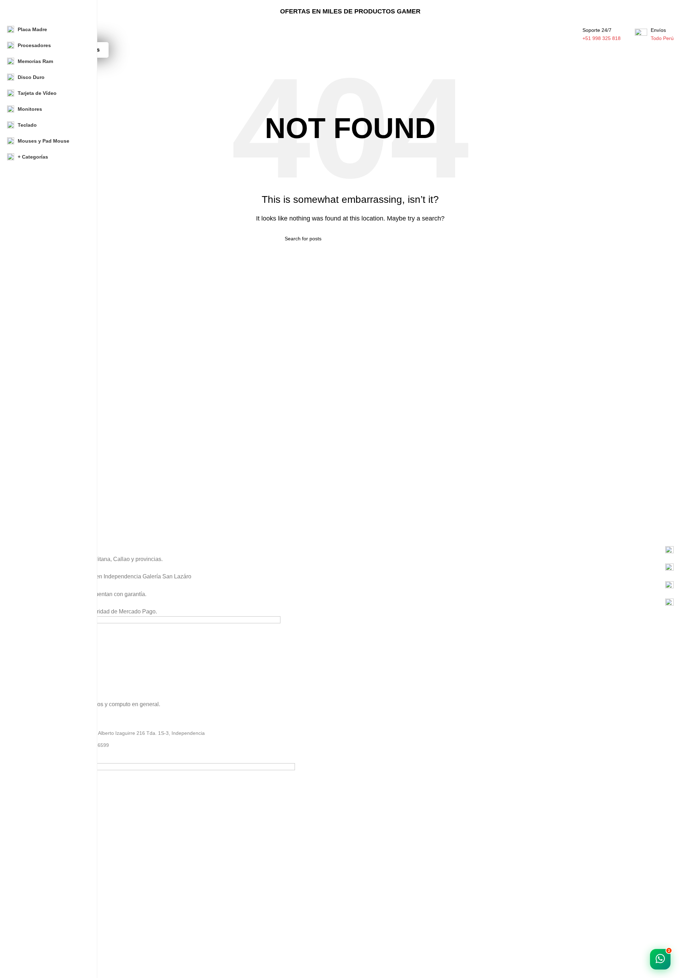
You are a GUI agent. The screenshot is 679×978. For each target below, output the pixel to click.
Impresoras (39, 967)
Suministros (40, 931)
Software (36, 918)
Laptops (36, 894)
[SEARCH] (554, 30)
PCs (31, 906)
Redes (34, 943)
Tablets (34, 955)
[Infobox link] (350, 550)
